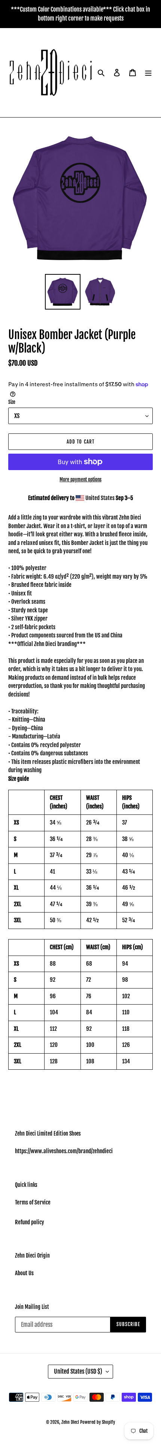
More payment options (80, 479)
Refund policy (29, 1222)
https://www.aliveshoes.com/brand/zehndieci (64, 1151)
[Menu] (148, 73)
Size (11, 402)
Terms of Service (33, 1202)
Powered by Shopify (97, 1422)
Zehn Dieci (70, 1422)
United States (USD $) (78, 1371)
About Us (24, 1273)
